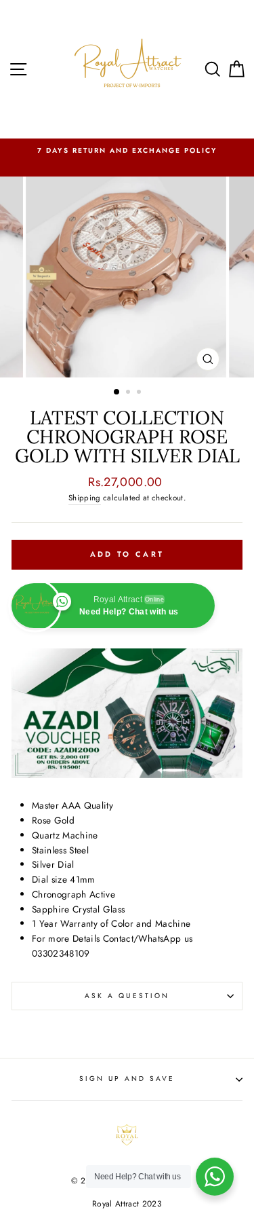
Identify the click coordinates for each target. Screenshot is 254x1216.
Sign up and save (127, 1078)
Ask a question (127, 996)
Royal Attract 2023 (127, 1204)
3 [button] (140, 393)
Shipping (84, 497)
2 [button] (129, 393)
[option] (127, 150)
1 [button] (117, 392)
